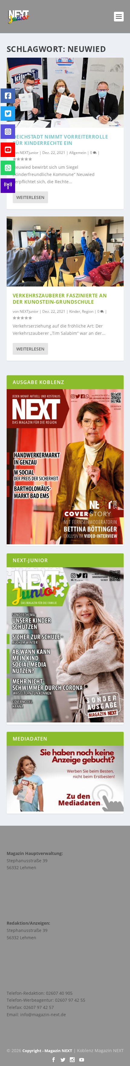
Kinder (74, 311)
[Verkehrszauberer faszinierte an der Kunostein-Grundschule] (65, 251)
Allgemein (77, 152)
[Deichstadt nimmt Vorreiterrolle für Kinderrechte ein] (65, 93)
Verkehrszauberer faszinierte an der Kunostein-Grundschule (60, 298)
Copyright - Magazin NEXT (47, 1050)
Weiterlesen (30, 197)
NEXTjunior (29, 152)
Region (87, 311)
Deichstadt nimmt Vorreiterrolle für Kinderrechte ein (60, 139)
